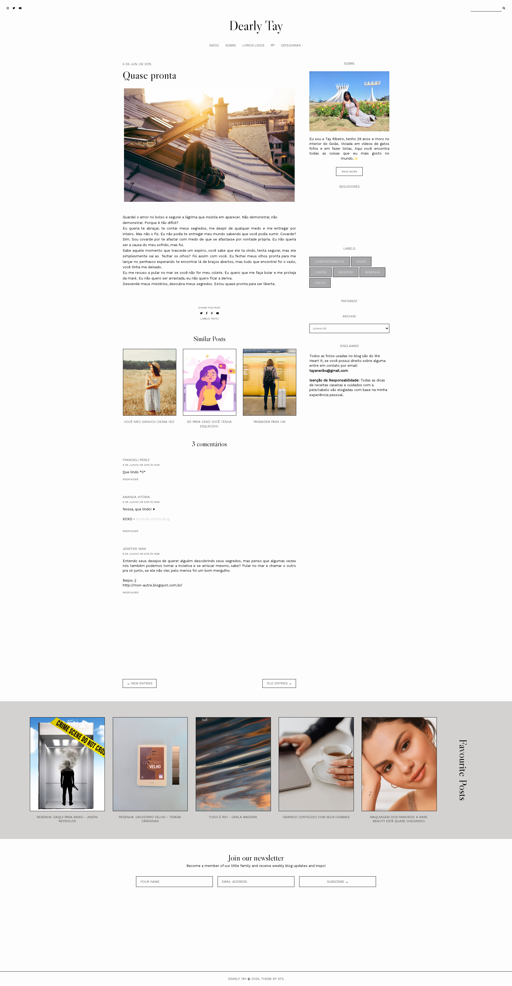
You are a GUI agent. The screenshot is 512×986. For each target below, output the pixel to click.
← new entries (139, 683)
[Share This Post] (206, 313)
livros (320, 272)
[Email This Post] (217, 313)
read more (349, 171)
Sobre (230, 45)
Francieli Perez (136, 460)
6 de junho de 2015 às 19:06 (141, 553)
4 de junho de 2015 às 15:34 (141, 464)
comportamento (329, 261)
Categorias (291, 45)
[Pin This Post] (212, 313)
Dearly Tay (256, 25)
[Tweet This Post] (201, 313)
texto (215, 318)
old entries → (279, 683)
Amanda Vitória (136, 497)
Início (214, 45)
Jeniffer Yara (134, 549)
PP (272, 45)
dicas (361, 261)
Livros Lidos (253, 45)
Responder (130, 479)
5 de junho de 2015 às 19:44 (141, 501)
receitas (345, 272)
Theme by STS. (272, 979)
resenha (372, 272)
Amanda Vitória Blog (152, 519)
